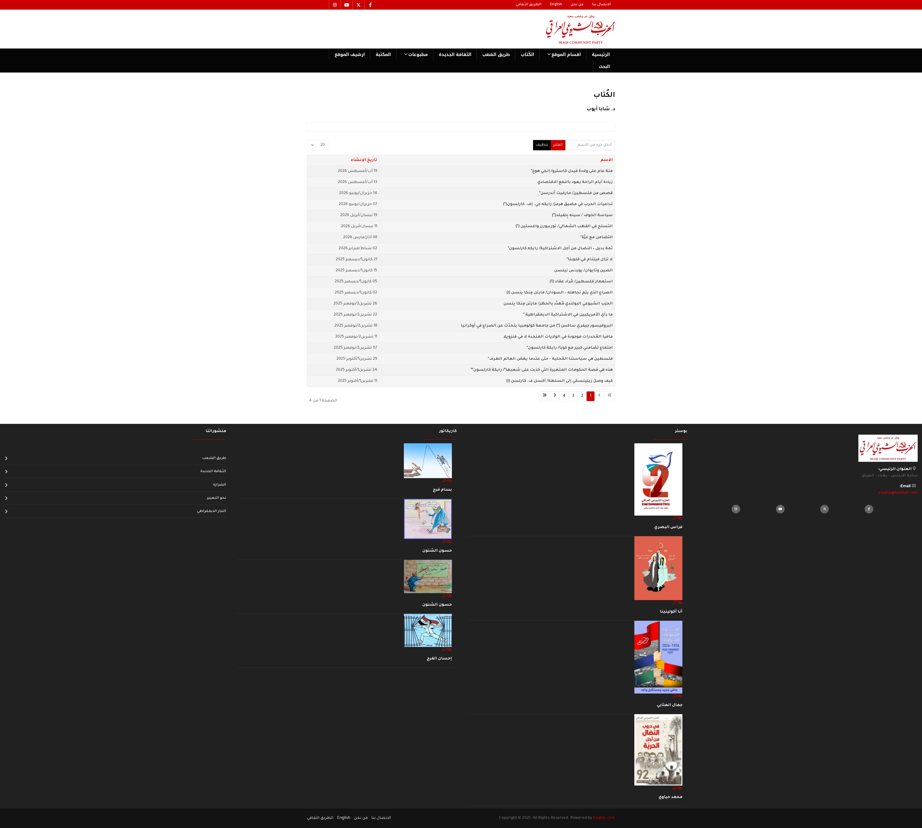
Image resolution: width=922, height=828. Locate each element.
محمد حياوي (670, 797)
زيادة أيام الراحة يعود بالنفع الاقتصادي (575, 182)
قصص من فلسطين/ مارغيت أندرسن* (576, 193)
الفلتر (558, 145)
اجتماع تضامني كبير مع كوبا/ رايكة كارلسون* (570, 348)
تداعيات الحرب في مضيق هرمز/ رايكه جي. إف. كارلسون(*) (558, 204)
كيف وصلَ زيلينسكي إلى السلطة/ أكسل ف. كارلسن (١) (559, 381)
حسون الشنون (437, 551)
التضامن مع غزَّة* (597, 237)
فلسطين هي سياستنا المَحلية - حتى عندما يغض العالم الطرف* (550, 359)
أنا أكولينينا (671, 612)
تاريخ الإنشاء (364, 160)
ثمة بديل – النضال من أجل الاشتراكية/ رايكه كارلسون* (560, 248)
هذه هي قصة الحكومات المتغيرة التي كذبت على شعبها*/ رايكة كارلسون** (542, 370)
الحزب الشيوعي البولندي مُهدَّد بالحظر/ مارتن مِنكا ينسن (558, 304)
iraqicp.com (604, 818)
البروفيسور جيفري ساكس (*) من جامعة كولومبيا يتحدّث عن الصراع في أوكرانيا (537, 326)
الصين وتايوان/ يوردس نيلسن (583, 270)
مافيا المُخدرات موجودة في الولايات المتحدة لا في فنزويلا (558, 337)
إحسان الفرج (439, 659)
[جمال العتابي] (658, 657)
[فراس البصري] (658, 479)
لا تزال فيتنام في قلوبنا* (590, 259)
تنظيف (542, 145)
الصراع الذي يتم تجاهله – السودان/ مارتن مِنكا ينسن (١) (559, 293)
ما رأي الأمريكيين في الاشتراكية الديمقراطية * (568, 315)
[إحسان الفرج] (428, 630)
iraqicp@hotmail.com (898, 493)
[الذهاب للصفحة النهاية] (544, 396)
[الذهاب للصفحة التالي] (554, 396)
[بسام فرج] (428, 461)
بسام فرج (442, 490)
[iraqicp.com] (573, 29)
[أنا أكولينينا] (658, 568)
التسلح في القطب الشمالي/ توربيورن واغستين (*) (564, 226)
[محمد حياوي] (658, 750)
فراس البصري (668, 527)
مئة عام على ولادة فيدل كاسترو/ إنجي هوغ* (572, 171)
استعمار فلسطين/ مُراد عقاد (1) (581, 282)
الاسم (607, 160)
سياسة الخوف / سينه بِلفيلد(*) (582, 215)
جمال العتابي (669, 705)
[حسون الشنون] (428, 519)
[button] (562, 55)
